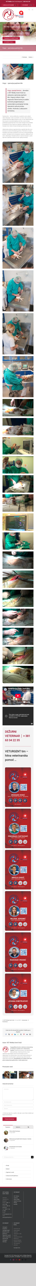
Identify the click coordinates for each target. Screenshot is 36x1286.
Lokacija (16, 1197)
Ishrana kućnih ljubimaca (12, 1175)
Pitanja (15, 1202)
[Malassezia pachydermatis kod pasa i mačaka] (6, 1139)
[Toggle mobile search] (29, 9)
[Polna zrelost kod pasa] (6, 1131)
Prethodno (24, 57)
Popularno (7, 1127)
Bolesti (7, 1169)
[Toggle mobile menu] (32, 9)
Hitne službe (17, 1199)
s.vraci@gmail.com (7, 1214)
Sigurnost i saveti (7, 1235)
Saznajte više (17, 1247)
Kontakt (15, 1204)
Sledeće (30, 57)
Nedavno (18, 1127)
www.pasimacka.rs (7, 1217)
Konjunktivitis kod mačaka (15, 1146)
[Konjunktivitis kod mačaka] (6, 1146)
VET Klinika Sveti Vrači (9, 1020)
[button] (4, 1075)
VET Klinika (16, 1196)
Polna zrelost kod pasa (14, 1131)
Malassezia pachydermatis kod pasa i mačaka (20, 1139)
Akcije (7, 1165)
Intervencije (24, 1020)
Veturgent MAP (6, 1230)
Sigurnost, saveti (10, 1172)
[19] (18, 628)
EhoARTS (12, 1256)
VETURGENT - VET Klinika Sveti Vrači (23, 1256)
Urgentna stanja (17, 1201)
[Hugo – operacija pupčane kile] (18, 142)
